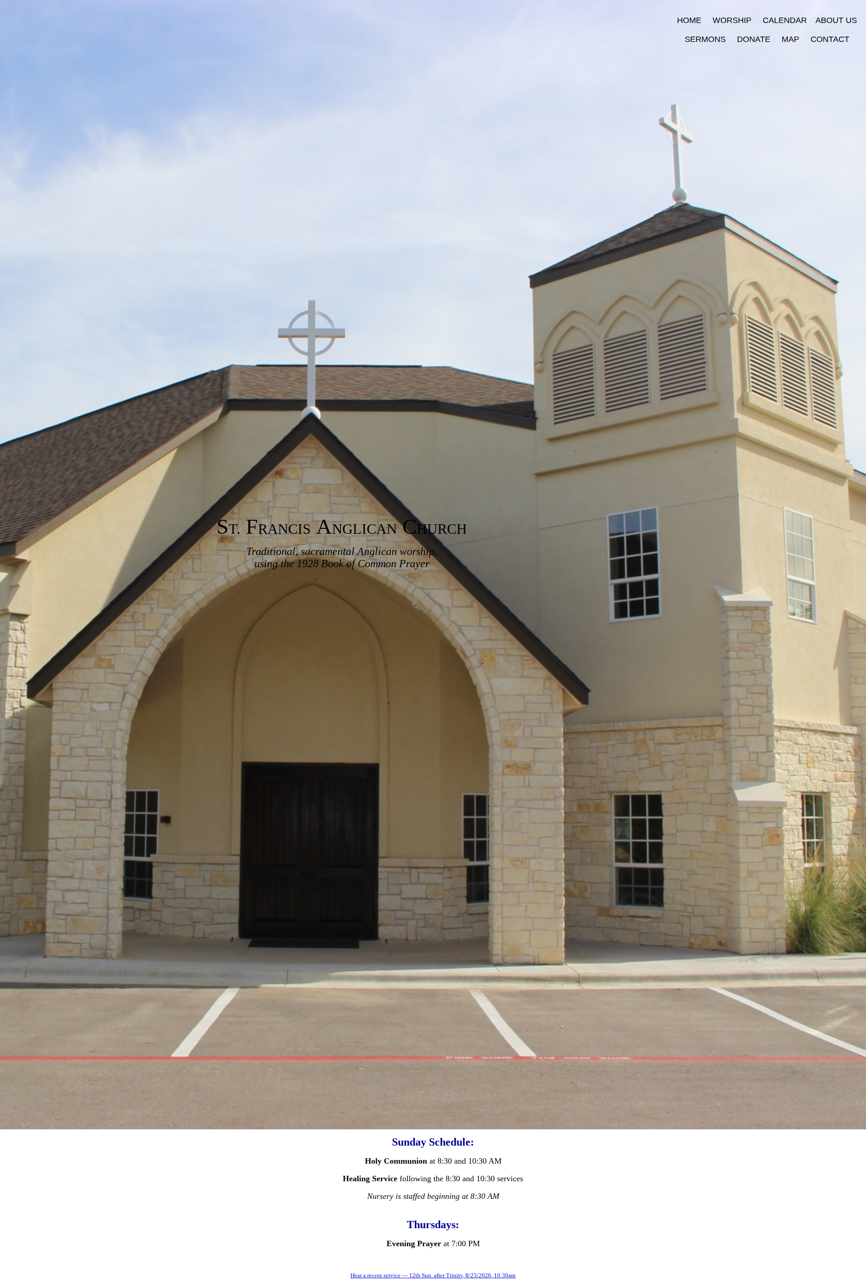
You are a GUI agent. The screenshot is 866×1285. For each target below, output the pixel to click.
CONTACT (830, 39)
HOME (689, 20)
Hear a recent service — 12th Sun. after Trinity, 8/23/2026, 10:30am (433, 1275)
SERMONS (711, 39)
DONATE (753, 39)
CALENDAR (785, 20)
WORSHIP (732, 20)
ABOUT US (836, 20)
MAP (790, 39)
